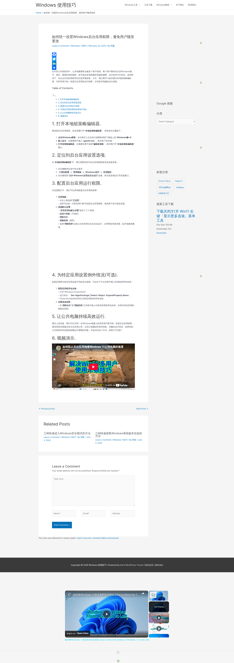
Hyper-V (179, 181)
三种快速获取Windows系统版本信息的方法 (118, 435)
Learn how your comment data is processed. (98, 538)
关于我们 (180, 5)
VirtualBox (165, 187)
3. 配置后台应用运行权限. (69, 106)
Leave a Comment (60, 45)
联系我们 (192, 5)
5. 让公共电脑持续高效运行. (70, 113)
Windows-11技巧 (79, 45)
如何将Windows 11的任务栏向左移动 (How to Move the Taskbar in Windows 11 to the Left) (106, 594)
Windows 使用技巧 (56, 5)
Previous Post (47, 408)
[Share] (93, 68)
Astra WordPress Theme (131, 565)
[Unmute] (153, 599)
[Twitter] (93, 59)
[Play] (150, 599)
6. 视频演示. (63, 116)
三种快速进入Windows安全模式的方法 (67, 433)
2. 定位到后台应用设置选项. (70, 102)
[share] (142, 593)
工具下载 (148, 5)
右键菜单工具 (163, 193)
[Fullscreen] (166, 599)
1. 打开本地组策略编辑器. (68, 99)
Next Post (142, 408)
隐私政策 (149, 565)
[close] (118, 652)
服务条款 (159, 565)
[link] (69, 595)
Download (161, 233)
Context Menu (164, 181)
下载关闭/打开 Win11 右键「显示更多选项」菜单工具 (176, 216)
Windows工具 (131, 5)
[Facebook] (93, 55)
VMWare (180, 187)
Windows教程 (162, 5)
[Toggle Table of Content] (54, 96)
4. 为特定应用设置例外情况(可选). (72, 109)
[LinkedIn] (93, 63)
